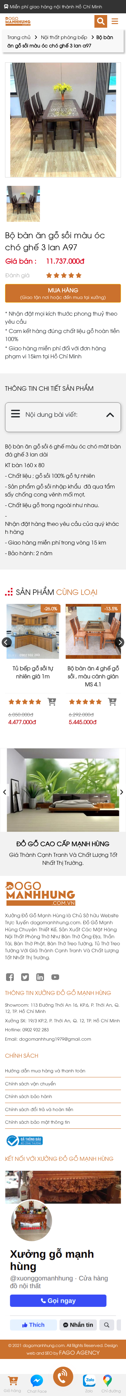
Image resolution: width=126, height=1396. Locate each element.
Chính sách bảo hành (28, 1096)
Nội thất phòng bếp (64, 37)
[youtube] (55, 976)
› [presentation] (122, 790)
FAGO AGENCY (79, 1352)
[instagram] (40, 976)
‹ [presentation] (5, 790)
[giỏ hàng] (12, 1380)
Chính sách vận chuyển (30, 1083)
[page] (10, 976)
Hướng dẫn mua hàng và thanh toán (45, 1070)
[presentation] (7, 642)
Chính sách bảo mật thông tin (37, 1122)
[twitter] (25, 976)
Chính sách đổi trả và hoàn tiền (39, 1109)
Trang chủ (19, 37)
